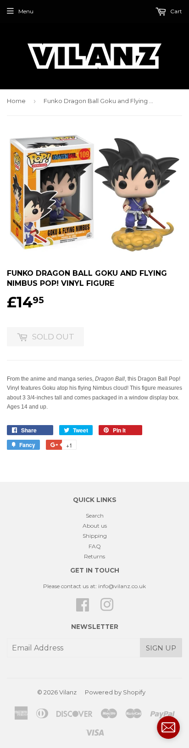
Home (16, 100)
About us (95, 525)
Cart (175, 11)
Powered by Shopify (115, 692)
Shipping (95, 535)
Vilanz (68, 692)
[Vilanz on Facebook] (82, 608)
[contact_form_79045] (168, 727)
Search (95, 515)
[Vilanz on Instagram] (107, 608)
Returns (94, 556)
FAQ (95, 546)
